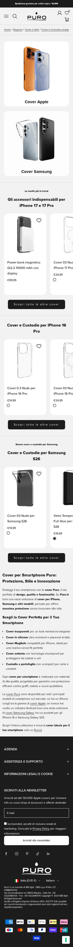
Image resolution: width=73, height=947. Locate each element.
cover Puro (13, 694)
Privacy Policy (40, 828)
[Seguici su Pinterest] (27, 854)
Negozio (18, 29)
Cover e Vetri (32, 29)
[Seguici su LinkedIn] (48, 854)
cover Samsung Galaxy (19, 713)
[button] (38, 220)
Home (7, 29)
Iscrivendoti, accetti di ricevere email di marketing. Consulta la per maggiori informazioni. (35, 828)
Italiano (50, 880)
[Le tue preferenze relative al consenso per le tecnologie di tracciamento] (66, 940)
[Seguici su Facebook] (6, 854)
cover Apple (37, 703)
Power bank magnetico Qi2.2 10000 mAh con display (23, 267)
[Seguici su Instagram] (17, 854)
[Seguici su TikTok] (38, 854)
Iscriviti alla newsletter (36, 840)
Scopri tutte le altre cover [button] (36, 304)
